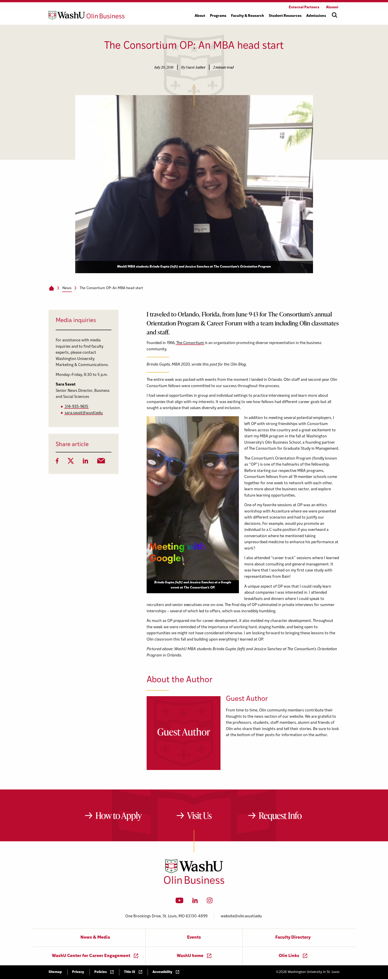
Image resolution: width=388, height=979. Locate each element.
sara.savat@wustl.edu (84, 413)
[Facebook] (57, 462)
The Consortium (190, 343)
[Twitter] (71, 462)
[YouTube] (179, 901)
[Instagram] (209, 901)
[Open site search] (335, 15)
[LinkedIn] (85, 462)
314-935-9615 (76, 407)
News (66, 288)
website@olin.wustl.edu (241, 916)
